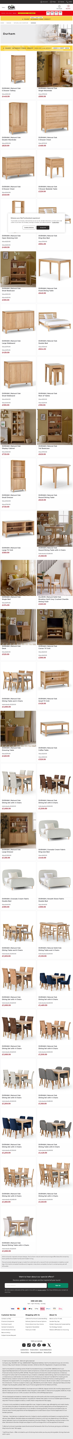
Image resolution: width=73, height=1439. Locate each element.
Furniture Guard (6, 1324)
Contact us (4, 1318)
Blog (45, 1318)
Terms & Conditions (36, 1352)
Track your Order (30, 1329)
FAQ (9, 1318)
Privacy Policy (34, 1349)
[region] (36, 223)
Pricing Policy (25, 1352)
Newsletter (36, 1327)
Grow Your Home (38, 1324)
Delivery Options (30, 1321)
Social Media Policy (46, 1349)
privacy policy (42, 1290)
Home (2, 23)
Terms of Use (47, 1352)
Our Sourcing (64, 1329)
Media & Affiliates (54, 1329)
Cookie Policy (25, 1349)
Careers (59, 1327)
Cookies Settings (29, 227)
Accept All (43, 227)
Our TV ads (58, 1318)
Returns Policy (5, 1332)
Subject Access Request (8, 1335)
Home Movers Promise (8, 1329)
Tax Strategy (53, 1327)
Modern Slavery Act (55, 1324)
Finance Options (41, 1321)
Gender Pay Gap (54, 1321)
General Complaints (7, 1327)
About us (52, 1318)
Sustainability (66, 1324)
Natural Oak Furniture (21, 23)
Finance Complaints (7, 1321)
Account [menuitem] (59, 8)
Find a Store (29, 1324)
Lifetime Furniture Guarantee (34, 1318)
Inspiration (28, 1327)
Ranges (9, 23)
